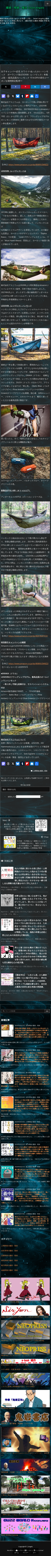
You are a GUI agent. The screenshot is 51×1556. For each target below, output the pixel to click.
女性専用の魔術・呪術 (9, 1250)
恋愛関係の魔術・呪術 (9, 1255)
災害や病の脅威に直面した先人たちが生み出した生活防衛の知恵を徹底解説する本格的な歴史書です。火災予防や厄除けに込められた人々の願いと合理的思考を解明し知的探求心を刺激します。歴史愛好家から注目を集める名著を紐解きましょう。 (25, 1033)
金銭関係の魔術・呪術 (9, 1270)
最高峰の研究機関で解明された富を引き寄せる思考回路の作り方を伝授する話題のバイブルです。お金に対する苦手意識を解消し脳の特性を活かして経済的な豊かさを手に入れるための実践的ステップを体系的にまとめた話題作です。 (32, 1129)
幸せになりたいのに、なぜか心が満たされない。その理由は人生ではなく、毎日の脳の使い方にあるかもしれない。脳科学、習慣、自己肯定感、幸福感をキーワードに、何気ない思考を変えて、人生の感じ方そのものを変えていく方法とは (32, 1221)
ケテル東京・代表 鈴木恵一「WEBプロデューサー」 (20, 1369)
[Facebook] (15, 87)
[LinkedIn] (35, 87)
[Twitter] (6, 87)
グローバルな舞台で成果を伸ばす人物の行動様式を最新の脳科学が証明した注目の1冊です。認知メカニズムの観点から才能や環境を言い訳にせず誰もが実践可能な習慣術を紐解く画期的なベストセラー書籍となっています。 (32, 1151)
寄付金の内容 (25, 785)
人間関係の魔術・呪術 (40, 771)
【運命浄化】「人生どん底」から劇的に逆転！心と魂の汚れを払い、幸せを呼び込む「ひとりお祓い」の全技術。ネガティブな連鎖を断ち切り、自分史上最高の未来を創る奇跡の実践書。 (31, 981)
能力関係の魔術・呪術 (9, 1265)
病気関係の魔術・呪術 (9, 1260)
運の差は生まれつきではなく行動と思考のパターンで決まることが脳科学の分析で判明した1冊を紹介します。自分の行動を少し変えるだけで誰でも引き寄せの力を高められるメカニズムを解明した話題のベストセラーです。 (32, 1174)
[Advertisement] (25, 44)
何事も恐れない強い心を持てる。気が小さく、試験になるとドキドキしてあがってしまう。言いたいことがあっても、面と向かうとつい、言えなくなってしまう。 (31, 902)
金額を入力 (12, 796)
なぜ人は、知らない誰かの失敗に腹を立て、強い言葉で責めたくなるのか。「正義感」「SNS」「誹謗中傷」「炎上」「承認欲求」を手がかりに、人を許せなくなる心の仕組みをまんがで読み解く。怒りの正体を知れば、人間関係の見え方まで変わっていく (25, 1197)
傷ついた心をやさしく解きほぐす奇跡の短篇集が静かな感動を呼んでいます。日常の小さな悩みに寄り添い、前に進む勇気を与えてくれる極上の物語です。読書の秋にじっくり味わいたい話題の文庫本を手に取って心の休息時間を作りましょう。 (32, 1057)
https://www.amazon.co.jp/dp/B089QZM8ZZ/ (28, 164)
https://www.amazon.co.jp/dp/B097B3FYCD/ (28, 636)
